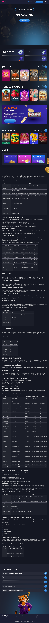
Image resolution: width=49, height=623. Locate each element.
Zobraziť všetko (36, 66)
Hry (15, 615)
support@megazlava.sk (42, 616)
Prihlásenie (17, 616)
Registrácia (22, 615)
